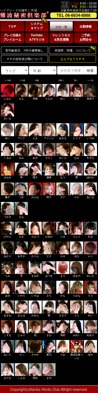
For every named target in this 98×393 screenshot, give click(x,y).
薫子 (7, 197)
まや (49, 378)
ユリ (76, 315)
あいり (7, 354)
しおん (7, 98)
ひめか (49, 236)
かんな (35, 197)
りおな (76, 295)
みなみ (7, 177)
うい (21, 354)
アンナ (21, 138)
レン (90, 256)
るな (76, 256)
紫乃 (49, 354)
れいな (7, 118)
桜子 (49, 197)
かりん (35, 256)
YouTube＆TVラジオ (37, 37)
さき (21, 236)
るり (76, 98)
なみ (76, 158)
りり (90, 295)
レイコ (76, 138)
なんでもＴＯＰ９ (73, 58)
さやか (35, 354)
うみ (7, 276)
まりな (7, 378)
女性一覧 (61, 27)
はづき (49, 276)
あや (35, 158)
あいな (90, 197)
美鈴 (62, 335)
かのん (7, 236)
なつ (62, 177)
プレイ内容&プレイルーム (12, 37)
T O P (12, 26)
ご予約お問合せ (86, 37)
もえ (21, 98)
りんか (49, 98)
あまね (7, 315)
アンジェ (49, 138)
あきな (63, 138)
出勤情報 (86, 26)
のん (62, 295)
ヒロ (49, 256)
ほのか (90, 177)
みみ (21, 158)
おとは (21, 315)
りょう (76, 236)
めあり (90, 335)
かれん (35, 315)
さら (49, 295)
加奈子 (90, 98)
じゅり (21, 335)
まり (62, 276)
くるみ (7, 158)
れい (90, 315)
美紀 (35, 378)
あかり (7, 256)
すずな (90, 158)
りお (62, 354)
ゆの (90, 354)
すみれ (35, 276)
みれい (76, 335)
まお (49, 335)
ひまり (63, 315)
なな (21, 216)
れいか (90, 276)
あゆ (7, 295)
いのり (21, 295)
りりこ (49, 158)
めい (7, 138)
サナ (62, 197)
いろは (35, 295)
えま (35, 138)
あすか (21, 256)
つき (21, 197)
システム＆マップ (37, 26)
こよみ (21, 378)
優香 (49, 177)
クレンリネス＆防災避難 (61, 37)
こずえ (7, 335)
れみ (90, 236)
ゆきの (76, 276)
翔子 (35, 177)
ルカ (62, 256)
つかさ (7, 216)
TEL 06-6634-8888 (73, 15)
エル (76, 197)
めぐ (62, 98)
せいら (63, 158)
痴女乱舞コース (76, 356)
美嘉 (35, 98)
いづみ (90, 138)
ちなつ (35, 236)
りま (62, 236)
